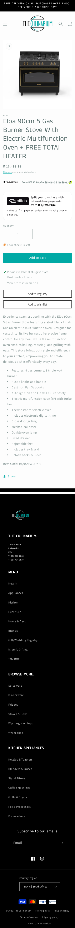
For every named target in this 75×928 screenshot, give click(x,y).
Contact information (39, 923)
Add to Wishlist (37, 304)
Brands (13, 631)
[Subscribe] (61, 843)
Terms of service (29, 917)
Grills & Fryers (17, 797)
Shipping (7, 172)
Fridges (13, 704)
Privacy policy (61, 910)
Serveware (15, 685)
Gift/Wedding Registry (23, 640)
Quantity (8, 225)
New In (13, 583)
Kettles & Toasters (20, 759)
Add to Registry (37, 294)
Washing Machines (20, 723)
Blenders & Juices (20, 769)
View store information (22, 283)
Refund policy (42, 910)
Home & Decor (18, 621)
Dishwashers (16, 816)
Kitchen (13, 602)
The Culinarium (22, 910)
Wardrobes (15, 733)
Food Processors (19, 807)
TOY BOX (14, 659)
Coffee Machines (19, 788)
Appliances (15, 593)
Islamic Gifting (18, 649)
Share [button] (12, 476)
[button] (5, 23)
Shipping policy (50, 917)
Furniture (14, 612)
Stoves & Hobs (18, 714)
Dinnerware (16, 695)
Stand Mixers (16, 778)
